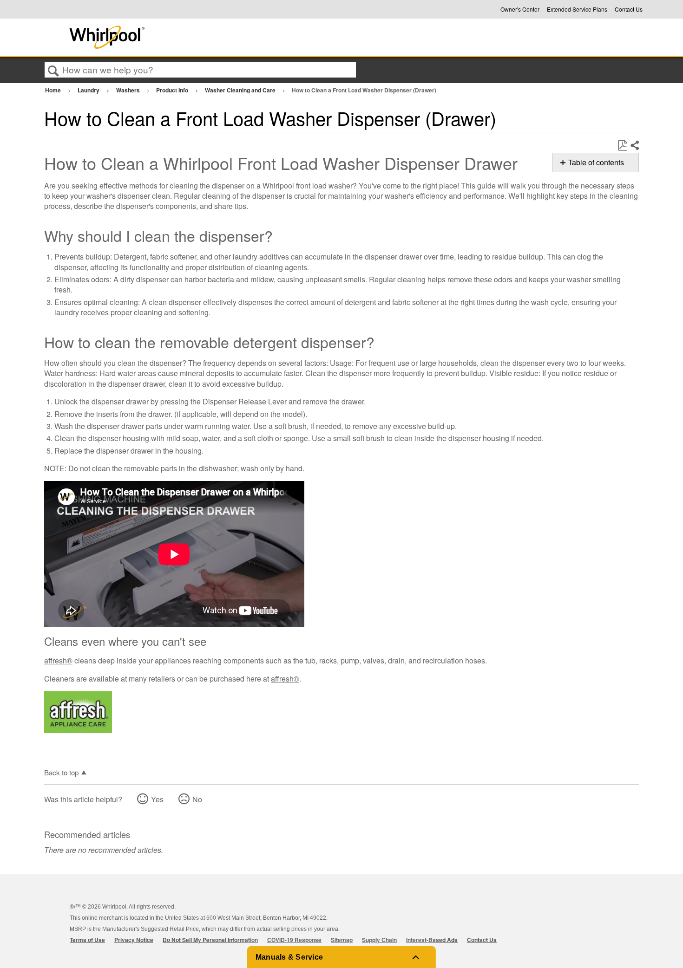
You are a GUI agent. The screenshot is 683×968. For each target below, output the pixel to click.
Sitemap (342, 940)
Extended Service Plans (577, 9)
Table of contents (596, 162)
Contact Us (629, 9)
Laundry (89, 90)
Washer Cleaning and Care (241, 90)
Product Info (173, 90)
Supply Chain (379, 940)
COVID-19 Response (294, 940)
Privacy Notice (133, 940)
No (197, 799)
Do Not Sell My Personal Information (210, 940)
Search (53, 70)
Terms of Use (87, 940)
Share (634, 145)
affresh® (58, 660)
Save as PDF (622, 145)
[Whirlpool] (175, 37)
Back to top (61, 772)
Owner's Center (519, 9)
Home (53, 90)
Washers (128, 90)
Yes (157, 799)
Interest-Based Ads (432, 940)
